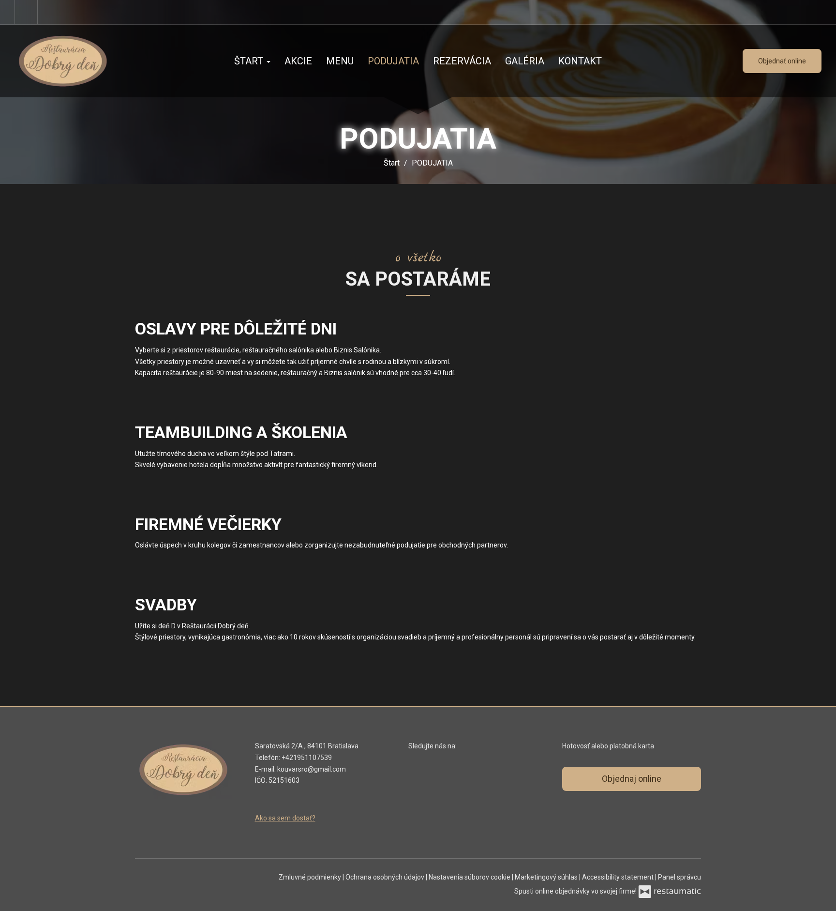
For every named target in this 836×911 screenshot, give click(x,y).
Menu (340, 61)
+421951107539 (307, 757)
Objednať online (782, 61)
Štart (250, 61)
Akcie (298, 61)
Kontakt (580, 61)
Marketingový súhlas (547, 877)
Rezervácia (462, 61)
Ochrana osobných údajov (385, 877)
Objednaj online (631, 779)
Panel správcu (679, 877)
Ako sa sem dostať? (285, 818)
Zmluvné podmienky (311, 877)
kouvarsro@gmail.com (311, 769)
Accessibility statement (618, 877)
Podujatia (393, 61)
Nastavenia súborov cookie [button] (470, 877)
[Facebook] (26, 12)
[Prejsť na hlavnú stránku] (77, 61)
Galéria (524, 61)
